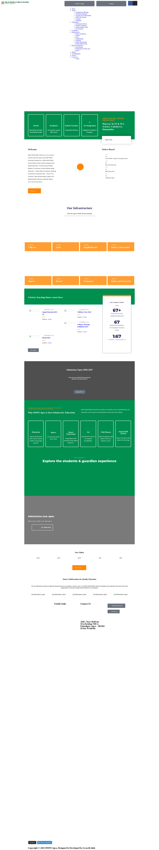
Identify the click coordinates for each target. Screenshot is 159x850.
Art (88, 432)
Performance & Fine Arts (82, 49)
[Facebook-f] (130, 3)
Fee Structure (79, 29)
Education (36, 432)
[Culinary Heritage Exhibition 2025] (69, 323)
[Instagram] (135, 3)
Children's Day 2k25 (84, 312)
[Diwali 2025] (34, 336)
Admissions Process (81, 24)
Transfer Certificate (81, 25)
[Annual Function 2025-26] (34, 311)
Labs (76, 37)
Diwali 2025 (46, 338)
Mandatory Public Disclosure (62, 628)
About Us (57, 609)
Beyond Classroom (77, 45)
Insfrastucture (76, 32)
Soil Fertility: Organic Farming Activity (116, 158)
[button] (30, 558)
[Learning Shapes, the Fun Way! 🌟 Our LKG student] (46, 633)
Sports (77, 50)
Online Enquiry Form (81, 27)
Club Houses (79, 47)
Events (74, 55)
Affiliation (78, 20)
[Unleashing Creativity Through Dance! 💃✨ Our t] (34, 648)
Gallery (56, 618)
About (73, 10)
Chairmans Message (81, 14)
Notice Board (108, 149)
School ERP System (81, 44)
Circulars (78, 19)
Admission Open (109, 178)
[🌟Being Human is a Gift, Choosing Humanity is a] (46, 715)
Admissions (75, 22)
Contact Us (57, 621)
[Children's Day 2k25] (69, 311)
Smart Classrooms (80, 34)
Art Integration (76, 54)
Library (77, 35)
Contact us (75, 57)
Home (73, 9)
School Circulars (71, 126)
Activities (57, 615)
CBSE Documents (80, 17)
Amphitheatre (79, 39)
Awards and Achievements (83, 15)
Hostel (74, 52)
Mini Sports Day (109, 171)
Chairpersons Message (82, 12)
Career (77, 59)
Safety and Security (81, 42)
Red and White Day (110, 165)
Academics (75, 30)
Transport (78, 40)
